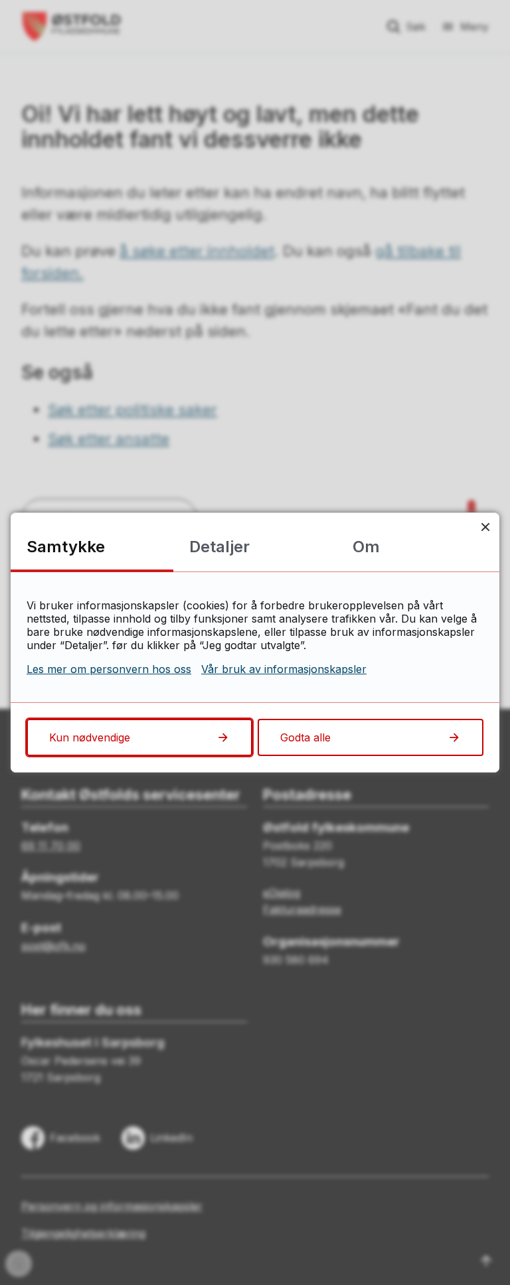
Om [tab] (366, 546)
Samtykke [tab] (66, 546)
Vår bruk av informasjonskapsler (284, 669)
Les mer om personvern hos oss (109, 669)
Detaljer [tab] (219, 546)
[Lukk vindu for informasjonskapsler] (485, 526)
